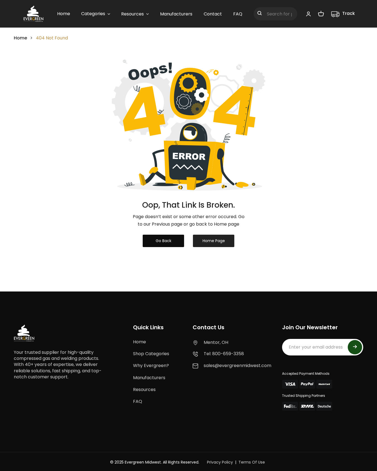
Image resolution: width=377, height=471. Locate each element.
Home (20, 38)
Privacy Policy (220, 462)
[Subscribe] (355, 347)
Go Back (163, 240)
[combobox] (275, 13)
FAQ (137, 401)
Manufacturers (149, 377)
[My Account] (308, 14)
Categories (93, 13)
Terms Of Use (251, 462)
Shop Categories (151, 353)
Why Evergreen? (151, 365)
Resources (144, 389)
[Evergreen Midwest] (33, 14)
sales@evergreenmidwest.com (237, 365)
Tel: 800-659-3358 (224, 353)
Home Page (214, 240)
